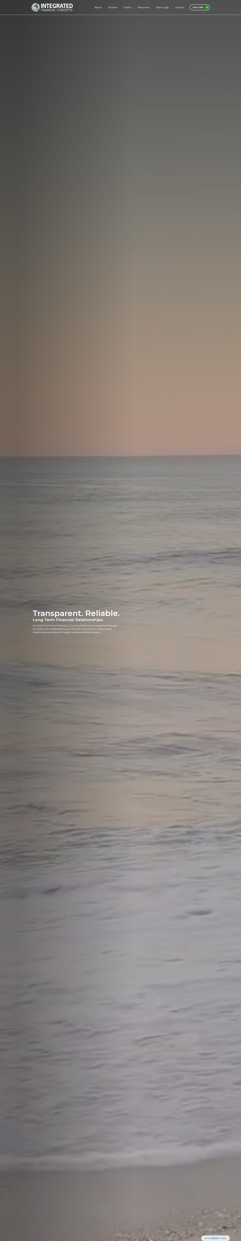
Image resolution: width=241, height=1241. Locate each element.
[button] (98, 7)
